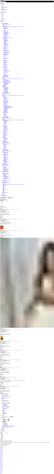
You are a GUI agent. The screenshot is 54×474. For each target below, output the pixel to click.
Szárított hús (5, 41)
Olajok (4, 55)
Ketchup (5, 68)
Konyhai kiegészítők (5, 175)
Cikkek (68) (3, 418)
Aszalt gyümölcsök (6, 35)
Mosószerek (4, 166)
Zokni (4, 148)
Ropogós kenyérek (6, 66)
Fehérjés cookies (5, 110)
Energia (3, 191)
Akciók (2, 22)
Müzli (4, 29)
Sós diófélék (5, 42)
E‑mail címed (3, 416)
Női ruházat (4, 144)
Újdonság (4, 25)
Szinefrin (5, 115)
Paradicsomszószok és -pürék (7, 70)
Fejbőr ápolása (5, 162)
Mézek (4, 46)
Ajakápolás (5, 155)
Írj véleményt (1, 200)
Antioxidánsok (4, 134)
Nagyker (3, 409)
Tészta (4, 65)
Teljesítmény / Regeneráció (5, 192)
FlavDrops (5, 47)
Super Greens (5, 126)
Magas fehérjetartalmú (17, 26)
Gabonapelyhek (4, 27)
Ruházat (2, 141)
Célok (2, 181)
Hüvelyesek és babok (6, 64)
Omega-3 (5, 133)
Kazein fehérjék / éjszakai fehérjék (6, 82)
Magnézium (5, 121)
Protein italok (4, 81)
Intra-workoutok (5, 102)
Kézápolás (5, 158)
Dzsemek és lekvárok (6, 48)
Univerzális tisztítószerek (6, 168)
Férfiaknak (4, 137)
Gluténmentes (10, 26)
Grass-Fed (7, 26)
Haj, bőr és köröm (4, 185)
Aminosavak (4, 103)
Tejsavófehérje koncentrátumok (7, 80)
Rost (4, 139)
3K (8, 426)
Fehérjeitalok (5, 74)
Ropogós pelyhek (5, 30)
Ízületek (3, 186)
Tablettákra (5, 177)
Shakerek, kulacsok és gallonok (6, 173)
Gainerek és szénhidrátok (5, 111)
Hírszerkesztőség (4, 413)
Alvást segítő (4, 140)
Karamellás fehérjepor (6, 89)
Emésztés (4, 188)
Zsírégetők (4, 113)
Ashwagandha (5, 131)
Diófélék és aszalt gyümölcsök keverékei (8, 37)
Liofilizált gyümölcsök (4, 196)
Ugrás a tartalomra (2, 0)
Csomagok (3, 193)
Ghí (4, 56)
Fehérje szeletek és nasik (5, 108)
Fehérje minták (4, 86)
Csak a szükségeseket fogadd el (3, 443)
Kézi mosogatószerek (6, 169)
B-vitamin (5, 122)
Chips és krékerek (6, 39)
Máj (3, 190)
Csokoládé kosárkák (6, 40)
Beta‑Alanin (5, 104)
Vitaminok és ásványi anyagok (6, 120)
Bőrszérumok (5, 154)
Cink (4, 124)
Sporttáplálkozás (3, 92)
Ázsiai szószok (5, 69)
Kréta (4, 179)
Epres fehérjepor (5, 90)
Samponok (5, 161)
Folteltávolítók (5, 167)
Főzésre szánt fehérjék (6, 52)
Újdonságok (3, 180)
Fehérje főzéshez (4, 85)
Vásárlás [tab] (2, 435)
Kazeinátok (5, 84)
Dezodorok (5, 157)
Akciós (3, 77)
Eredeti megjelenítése (3, 211)
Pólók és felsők (5, 145)
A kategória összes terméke (5, 76)
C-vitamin (5, 123)
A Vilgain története (4, 412)
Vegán (8, 26)
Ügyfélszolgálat (4, 401)
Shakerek (5, 174)
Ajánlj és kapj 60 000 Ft (5, 404)
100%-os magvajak (6, 32)
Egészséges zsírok (4, 132)
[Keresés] (0, 4)
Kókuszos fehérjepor (6, 91)
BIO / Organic (4, 26)
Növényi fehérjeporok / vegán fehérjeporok (8, 106)
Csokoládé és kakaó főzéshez (7, 53)
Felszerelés (3, 170)
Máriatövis (5, 135)
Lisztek (4, 51)
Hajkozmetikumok (4, 160)
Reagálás (9, 214)
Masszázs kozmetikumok (5, 152)
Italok (3, 71)
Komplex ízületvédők (6, 129)
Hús (4, 59)
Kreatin (3, 99)
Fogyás (3, 187)
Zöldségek (5, 61)
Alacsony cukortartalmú (21, 26)
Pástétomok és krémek (6, 60)
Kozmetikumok (3, 149)
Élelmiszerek (3, 194)
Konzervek (4, 57)
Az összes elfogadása (9, 443)
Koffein (5, 114)
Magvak (5, 36)
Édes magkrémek (5, 33)
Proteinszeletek (5, 109)
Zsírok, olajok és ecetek (5, 54)
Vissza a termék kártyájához (3, 199)
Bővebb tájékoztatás (47, 442)
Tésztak (5, 63)
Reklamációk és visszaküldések (6, 408)
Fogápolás (4, 163)
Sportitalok (4, 96)
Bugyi (4, 146)
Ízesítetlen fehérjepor (6, 88)
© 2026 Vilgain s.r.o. (2, 428)
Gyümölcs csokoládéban (6, 43)
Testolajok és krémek (6, 159)
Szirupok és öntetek (6, 45)
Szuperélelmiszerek (5, 125)
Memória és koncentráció (5, 189)
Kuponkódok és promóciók (5, 405)
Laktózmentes (13, 26)
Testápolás (4, 156)
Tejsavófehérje (4, 79)
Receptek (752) (3, 398)
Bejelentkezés (1, 216)
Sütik (2, 430)
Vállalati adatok (3, 429)
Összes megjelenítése (6, 31)
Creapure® (5, 100)
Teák (4, 73)
